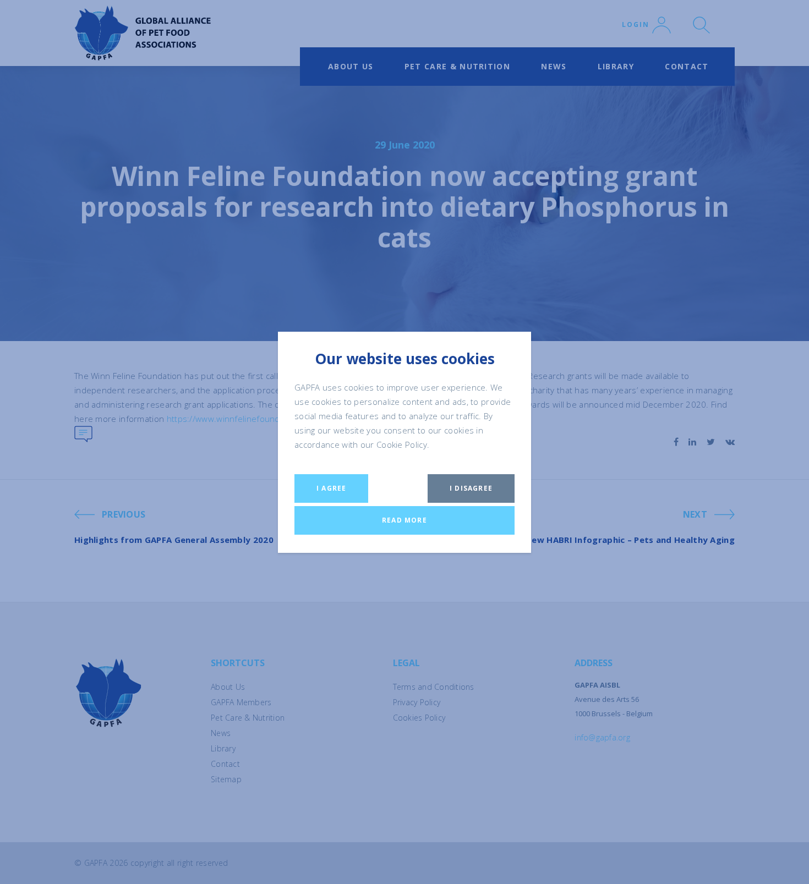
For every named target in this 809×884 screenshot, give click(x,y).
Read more (404, 520)
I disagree (471, 488)
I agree (331, 488)
